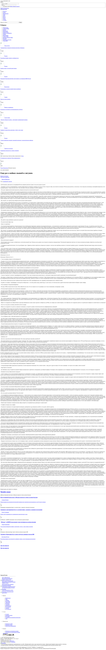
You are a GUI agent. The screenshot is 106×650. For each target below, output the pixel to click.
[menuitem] (54, 11)
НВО (6, 599)
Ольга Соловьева (5, 512)
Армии (4, 34)
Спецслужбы (5, 36)
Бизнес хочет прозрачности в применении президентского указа (13, 514)
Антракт (7, 600)
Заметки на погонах (7, 39)
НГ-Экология (8, 609)
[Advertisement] (7, 562)
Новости (5, 11)
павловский (5, 181)
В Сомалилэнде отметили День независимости (10, 158)
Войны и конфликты (7, 33)
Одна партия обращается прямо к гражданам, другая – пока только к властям (16, 526)
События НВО (6, 28)
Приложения (5, 13)
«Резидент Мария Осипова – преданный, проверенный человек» (14, 119)
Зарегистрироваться (4, 8)
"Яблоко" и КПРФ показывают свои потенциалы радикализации (18, 522)
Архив (4, 19)
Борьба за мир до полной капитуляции (8, 68)
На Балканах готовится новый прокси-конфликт (10, 88)
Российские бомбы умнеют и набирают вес (9, 58)
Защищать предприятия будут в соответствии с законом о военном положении (21, 509)
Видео (4, 16)
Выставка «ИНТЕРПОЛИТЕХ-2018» (7, 590)
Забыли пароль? (16, 6)
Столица (7, 608)
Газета (4, 12)
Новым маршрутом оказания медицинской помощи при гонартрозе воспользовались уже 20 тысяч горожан (23, 502)
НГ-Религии (8, 598)
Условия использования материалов (12, 617)
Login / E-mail (4, 3)
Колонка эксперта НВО (8, 37)
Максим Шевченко (5, 179)
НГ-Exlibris (7, 601)
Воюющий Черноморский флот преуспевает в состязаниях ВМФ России (15, 78)
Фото (4, 15)
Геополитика (5, 32)
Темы (4, 14)
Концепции (5, 30)
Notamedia (13, 641)
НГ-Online (7, 616)
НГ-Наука (7, 603)
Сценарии (7, 604)
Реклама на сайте (9, 623)
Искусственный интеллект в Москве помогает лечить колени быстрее (19, 497)
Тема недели (5, 27)
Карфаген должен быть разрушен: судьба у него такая (11, 130)
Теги (6, 618)
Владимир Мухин (5, 536)
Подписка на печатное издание (11, 631)
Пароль (3, 5)
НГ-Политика (8, 605)
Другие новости (4, 545)
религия (10, 181)
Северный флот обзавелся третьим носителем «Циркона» (12, 47)
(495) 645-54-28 (7, 639)
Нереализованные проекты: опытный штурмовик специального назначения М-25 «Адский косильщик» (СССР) (8, 586)
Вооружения (5, 35)
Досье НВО (5, 40)
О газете (4, 20)
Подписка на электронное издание (12, 632)
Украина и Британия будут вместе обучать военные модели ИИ (17, 534)
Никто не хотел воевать (5, 99)
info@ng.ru (12, 640)
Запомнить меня (6, 6)
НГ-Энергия (8, 606)
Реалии (4, 29)
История (5, 38)
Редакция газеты (8, 615)
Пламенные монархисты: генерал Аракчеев (9, 150)
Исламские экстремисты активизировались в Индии (11, 109)
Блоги (4, 18)
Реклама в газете (8, 624)
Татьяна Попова (4, 499)
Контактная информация (10, 626)
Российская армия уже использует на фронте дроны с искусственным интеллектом (17, 538)
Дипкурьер (7, 602)
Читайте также (5, 492)
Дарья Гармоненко (5, 524)
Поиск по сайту (3, 22)
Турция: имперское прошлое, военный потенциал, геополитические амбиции (16, 140)
